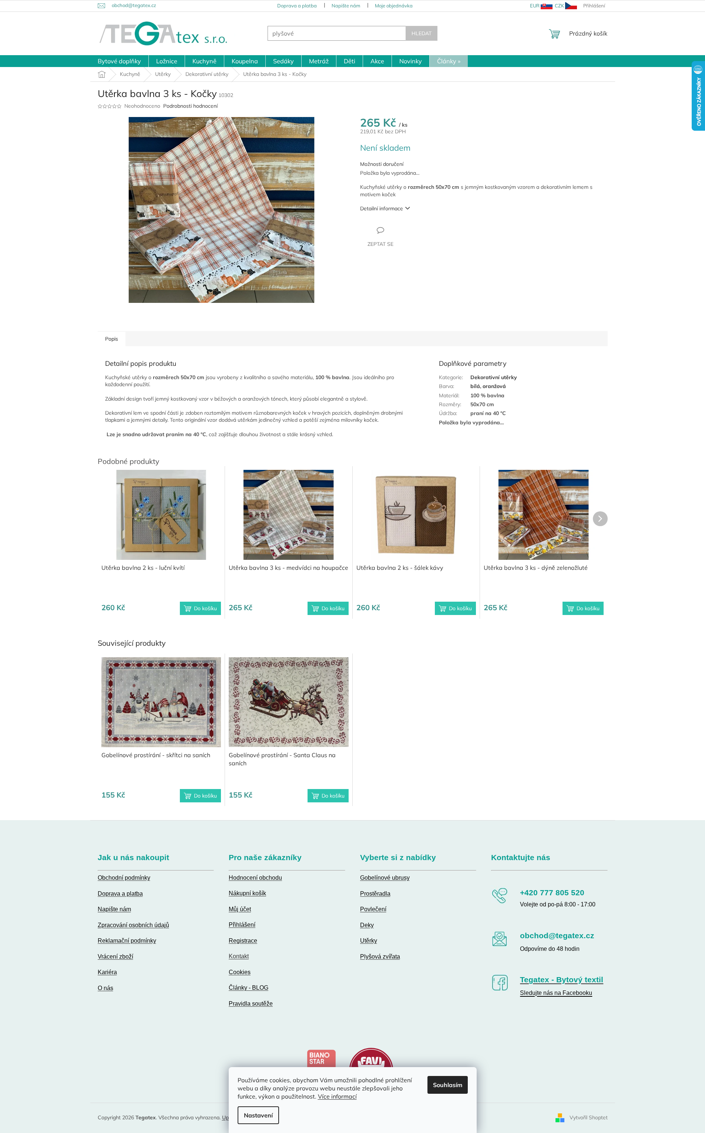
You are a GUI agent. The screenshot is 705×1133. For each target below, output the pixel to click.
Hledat (422, 33)
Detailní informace (381, 208)
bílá (475, 386)
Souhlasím (447, 1085)
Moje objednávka (394, 6)
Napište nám (346, 6)
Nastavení (258, 1115)
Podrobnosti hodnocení (190, 106)
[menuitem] (119, 61)
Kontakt (239, 956)
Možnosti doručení (381, 164)
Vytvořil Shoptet (589, 1117)
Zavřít (400, 230)
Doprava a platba (297, 6)
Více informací (337, 1096)
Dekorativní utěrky (493, 377)
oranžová (494, 386)
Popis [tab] (111, 338)
